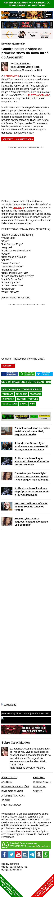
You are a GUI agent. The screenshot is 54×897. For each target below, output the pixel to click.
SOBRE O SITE (9, 777)
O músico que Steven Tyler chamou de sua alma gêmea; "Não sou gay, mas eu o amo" (32, 476)
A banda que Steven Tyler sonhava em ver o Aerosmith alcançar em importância (31, 446)
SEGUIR (5, 800)
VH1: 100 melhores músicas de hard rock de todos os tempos (31, 506)
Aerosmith (19, 43)
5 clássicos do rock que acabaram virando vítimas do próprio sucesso (32, 461)
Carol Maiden (22, 63)
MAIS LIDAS (39, 786)
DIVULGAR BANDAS (12, 791)
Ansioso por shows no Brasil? (29, 358)
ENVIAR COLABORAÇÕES (15, 786)
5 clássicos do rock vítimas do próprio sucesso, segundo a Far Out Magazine (32, 491)
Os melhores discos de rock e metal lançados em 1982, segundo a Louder (32, 431)
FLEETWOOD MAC (39, 95)
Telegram (21, 394)
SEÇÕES (38, 791)
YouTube (33, 399)
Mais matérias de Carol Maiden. (27, 767)
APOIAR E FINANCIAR (13, 795)
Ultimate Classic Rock (27, 67)
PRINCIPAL (39, 777)
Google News (9, 404)
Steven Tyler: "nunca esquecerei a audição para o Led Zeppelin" (31, 521)
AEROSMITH (11, 76)
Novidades (7, 43)
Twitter (21, 399)
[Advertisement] (24, 330)
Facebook (35, 394)
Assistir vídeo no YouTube (15, 297)
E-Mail (23, 404)
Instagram (8, 399)
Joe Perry (18, 207)
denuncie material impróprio (31, 831)
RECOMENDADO (42, 782)
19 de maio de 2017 (32, 70)
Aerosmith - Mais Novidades (17, 139)
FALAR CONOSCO (11, 805)
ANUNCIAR (7, 782)
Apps (32, 404)
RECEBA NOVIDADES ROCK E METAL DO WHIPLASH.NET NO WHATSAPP (27, 4)
